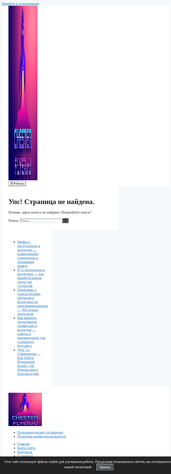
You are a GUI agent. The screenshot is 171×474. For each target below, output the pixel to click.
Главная (23, 444)
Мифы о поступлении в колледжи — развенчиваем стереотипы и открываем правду (28, 254)
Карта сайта (26, 448)
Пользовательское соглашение (40, 432)
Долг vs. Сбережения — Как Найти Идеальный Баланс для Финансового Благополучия (29, 362)
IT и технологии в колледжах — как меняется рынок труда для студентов (31, 278)
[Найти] (65, 220)
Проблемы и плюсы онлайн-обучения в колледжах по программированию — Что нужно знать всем (32, 302)
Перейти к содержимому (20, 4)
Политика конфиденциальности (41, 436)
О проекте (25, 456)
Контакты (24, 452)
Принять (105, 467)
